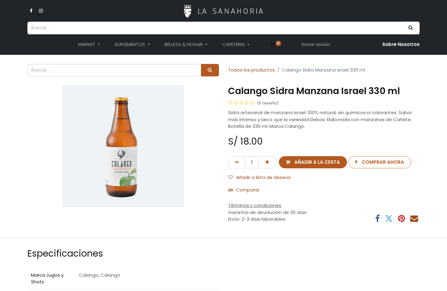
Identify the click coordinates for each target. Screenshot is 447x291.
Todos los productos (251, 70)
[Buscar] (411, 28)
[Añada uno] (267, 162)
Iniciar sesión (316, 44)
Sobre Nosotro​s (401, 44)
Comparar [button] (247, 190)
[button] (313, 162)
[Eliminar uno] (236, 162)
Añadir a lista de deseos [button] (263, 177)
